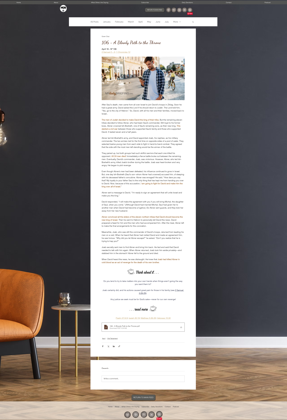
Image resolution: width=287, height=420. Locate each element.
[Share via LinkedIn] (114, 346)
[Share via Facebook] (103, 346)
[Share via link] (119, 346)
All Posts (94, 22)
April (140, 22)
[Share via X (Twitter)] (108, 346)
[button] (193, 22)
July (167, 22)
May (149, 22)
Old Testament (112, 338)
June (158, 22)
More (175, 22)
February (119, 22)
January (107, 22)
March (131, 22)
